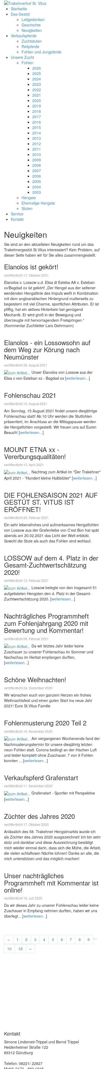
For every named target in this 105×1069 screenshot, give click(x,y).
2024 (36, 79)
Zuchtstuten (32, 41)
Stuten (27, 208)
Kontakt (17, 219)
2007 (36, 170)
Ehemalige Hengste (38, 203)
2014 (36, 132)
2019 (36, 105)
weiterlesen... (77, 378)
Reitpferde (30, 46)
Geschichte (31, 25)
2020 (36, 100)
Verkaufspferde (24, 35)
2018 (36, 111)
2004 (36, 186)
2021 (36, 95)
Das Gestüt (20, 14)
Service (17, 213)
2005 (36, 181)
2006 (36, 176)
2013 (36, 138)
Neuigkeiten (32, 30)
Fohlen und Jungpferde (41, 52)
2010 (36, 154)
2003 (36, 192)
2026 (36, 68)
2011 (36, 149)
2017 (36, 116)
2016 (36, 122)
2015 (36, 127)
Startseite (19, 8)
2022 (36, 89)
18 (20, 948)
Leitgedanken (33, 19)
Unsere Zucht (22, 57)
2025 (36, 73)
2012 (36, 143)
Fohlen (27, 62)
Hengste (29, 197)
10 (9, 948)
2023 (36, 84)
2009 (36, 159)
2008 (36, 165)
